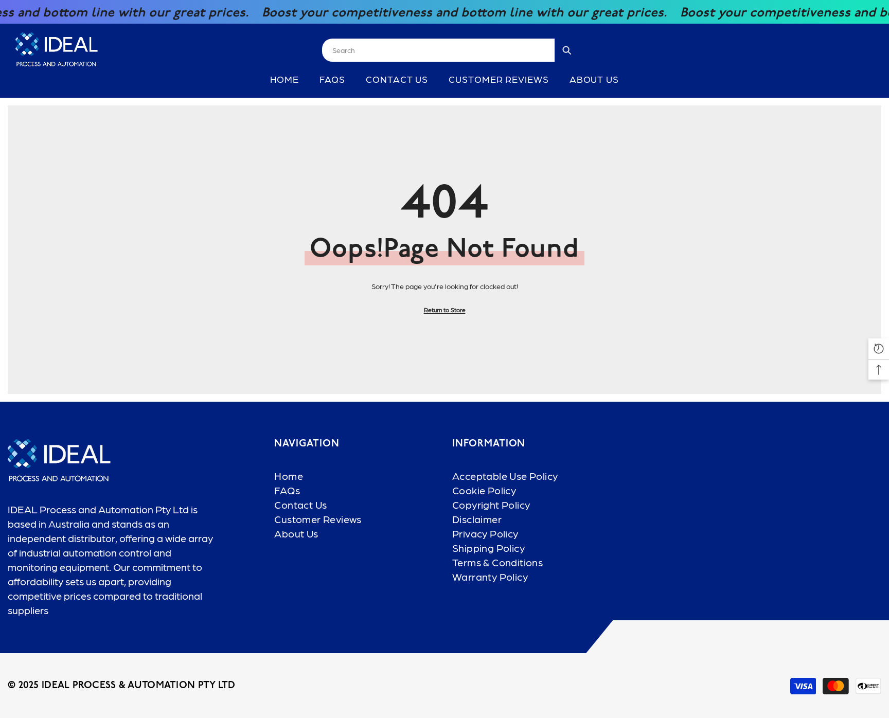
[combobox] (438, 50)
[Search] (450, 50)
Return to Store (445, 309)
